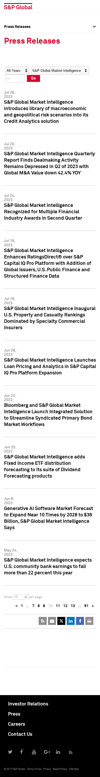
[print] (89, 621)
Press (14, 714)
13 (73, 606)
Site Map (74, 769)
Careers (16, 724)
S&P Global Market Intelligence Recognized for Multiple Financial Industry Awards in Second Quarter (43, 212)
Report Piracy (60, 769)
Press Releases (17, 46)
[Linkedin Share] (71, 621)
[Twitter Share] (61, 621)
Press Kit (12, 81)
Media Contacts (17, 58)
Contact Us (20, 734)
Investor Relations (28, 704)
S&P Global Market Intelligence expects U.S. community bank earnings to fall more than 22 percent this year (48, 566)
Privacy (47, 769)
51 (86, 606)
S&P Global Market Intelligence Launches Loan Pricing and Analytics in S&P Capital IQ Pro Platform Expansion (50, 366)
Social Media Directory (23, 70)
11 (58, 606)
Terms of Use (34, 769)
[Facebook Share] (80, 621)
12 (65, 606)
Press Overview (17, 34)
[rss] (43, 621)
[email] (52, 621)
